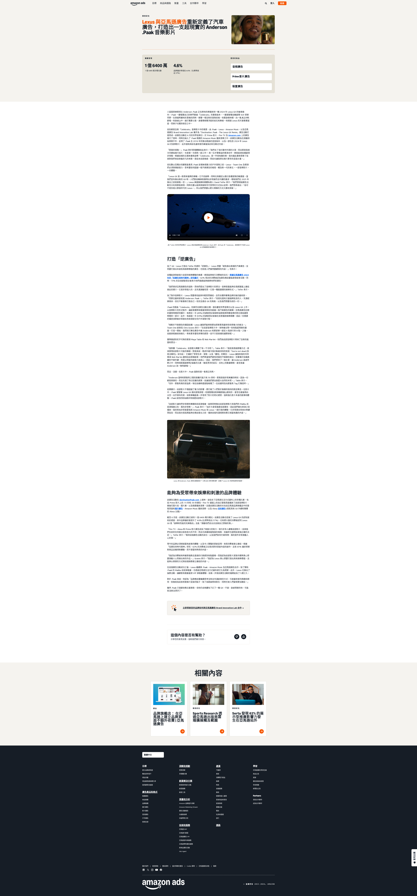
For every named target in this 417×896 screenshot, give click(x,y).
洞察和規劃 (184, 766)
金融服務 (219, 788)
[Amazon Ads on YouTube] (156, 870)
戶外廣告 (145, 818)
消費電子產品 (220, 777)
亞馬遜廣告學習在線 (260, 770)
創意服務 (182, 788)
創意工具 (182, 792)
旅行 (217, 818)
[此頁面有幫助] (243, 637)
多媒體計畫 (183, 774)
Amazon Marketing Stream (188, 807)
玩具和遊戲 (220, 814)
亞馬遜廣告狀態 (204, 866)
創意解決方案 (185, 781)
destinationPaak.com (189, 500)
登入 (272, 3)
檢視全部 (145, 822)
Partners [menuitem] (257, 795)
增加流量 (145, 777)
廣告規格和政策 (258, 781)
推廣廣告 (145, 796)
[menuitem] (153, 809)
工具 (184, 3)
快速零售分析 (183, 818)
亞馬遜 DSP (183, 829)
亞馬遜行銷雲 (183, 833)
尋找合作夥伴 (257, 800)
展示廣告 (179, 508)
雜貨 (217, 792)
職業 (214, 866)
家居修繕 (219, 803)
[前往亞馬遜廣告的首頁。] (163, 884)
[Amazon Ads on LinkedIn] (143, 870)
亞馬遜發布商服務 (185, 840)
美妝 (217, 774)
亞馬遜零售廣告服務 (186, 844)
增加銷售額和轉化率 (149, 781)
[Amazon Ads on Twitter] (148, 870)
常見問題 (256, 785)
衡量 (176, 3)
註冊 (282, 3)
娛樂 (217, 781)
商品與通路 (165, 3)
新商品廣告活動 (184, 848)
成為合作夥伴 (257, 803)
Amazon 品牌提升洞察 (186, 803)
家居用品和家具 (221, 800)
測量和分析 (184, 799)
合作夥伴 (194, 3)
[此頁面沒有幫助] (236, 637)
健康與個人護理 (221, 796)
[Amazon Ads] (136, 3)
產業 (218, 766)
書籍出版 (219, 807)
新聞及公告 (257, 788)
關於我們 (145, 866)
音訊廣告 (222, 508)
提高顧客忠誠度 (147, 785)
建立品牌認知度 (147, 770)
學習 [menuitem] (255, 766)
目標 (154, 3)
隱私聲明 (165, 866)
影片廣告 (145, 811)
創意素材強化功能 (185, 785)
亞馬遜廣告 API (184, 836)
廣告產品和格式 (149, 792)
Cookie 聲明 (191, 866)
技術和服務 (184, 825)
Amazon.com (234, 135)
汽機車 (218, 770)
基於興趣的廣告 (177, 866)
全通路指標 (183, 814)
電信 (217, 811)
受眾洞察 (182, 770)
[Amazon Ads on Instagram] (152, 870)
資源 (254, 777)
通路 (218, 825)
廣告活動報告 (183, 811)
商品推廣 (145, 800)
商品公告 (256, 774)
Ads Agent (182, 851)
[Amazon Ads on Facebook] (161, 870)
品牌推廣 (145, 803)
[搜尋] (266, 3)
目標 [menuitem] (144, 766)
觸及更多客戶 (146, 774)
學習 (204, 3)
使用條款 (155, 866)
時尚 (217, 785)
